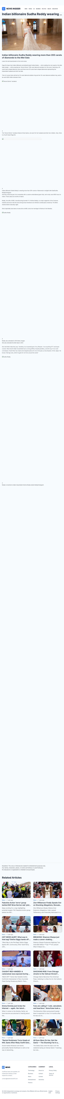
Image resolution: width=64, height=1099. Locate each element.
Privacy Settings (57, 1091)
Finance (30, 1082)
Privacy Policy (53, 1070)
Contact (41, 1073)
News (26, 8)
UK (34, 8)
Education (55, 8)
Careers (41, 1076)
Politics (44, 8)
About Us (41, 1070)
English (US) (50, 1091)
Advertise (41, 1079)
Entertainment (32, 1079)
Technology (31, 1070)
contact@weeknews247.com (10, 1078)
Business (38, 8)
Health (49, 8)
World (30, 8)
